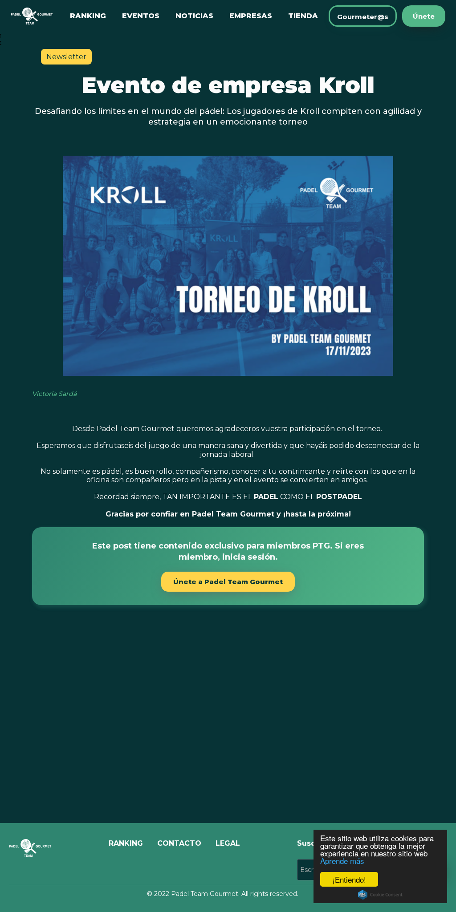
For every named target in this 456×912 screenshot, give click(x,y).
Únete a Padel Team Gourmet (228, 581)
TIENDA (303, 16)
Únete (424, 16)
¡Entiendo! (349, 879)
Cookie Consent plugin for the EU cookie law (380, 895)
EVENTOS (140, 16)
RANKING (88, 16)
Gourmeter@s (362, 16)
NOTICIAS (194, 16)
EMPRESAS (250, 16)
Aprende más (342, 860)
